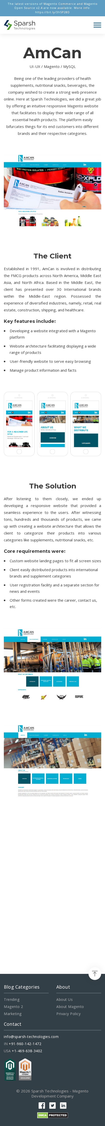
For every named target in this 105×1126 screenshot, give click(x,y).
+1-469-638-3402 (27, 1051)
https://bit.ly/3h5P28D (52, 12)
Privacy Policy (68, 1014)
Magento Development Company (60, 1093)
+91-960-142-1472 (25, 1044)
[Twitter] (52, 1105)
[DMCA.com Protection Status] (52, 1114)
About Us (64, 999)
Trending (11, 999)
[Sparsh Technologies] (20, 25)
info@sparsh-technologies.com (31, 1036)
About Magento (70, 1006)
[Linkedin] (63, 1105)
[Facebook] (41, 1105)
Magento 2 (13, 1006)
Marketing (13, 1014)
